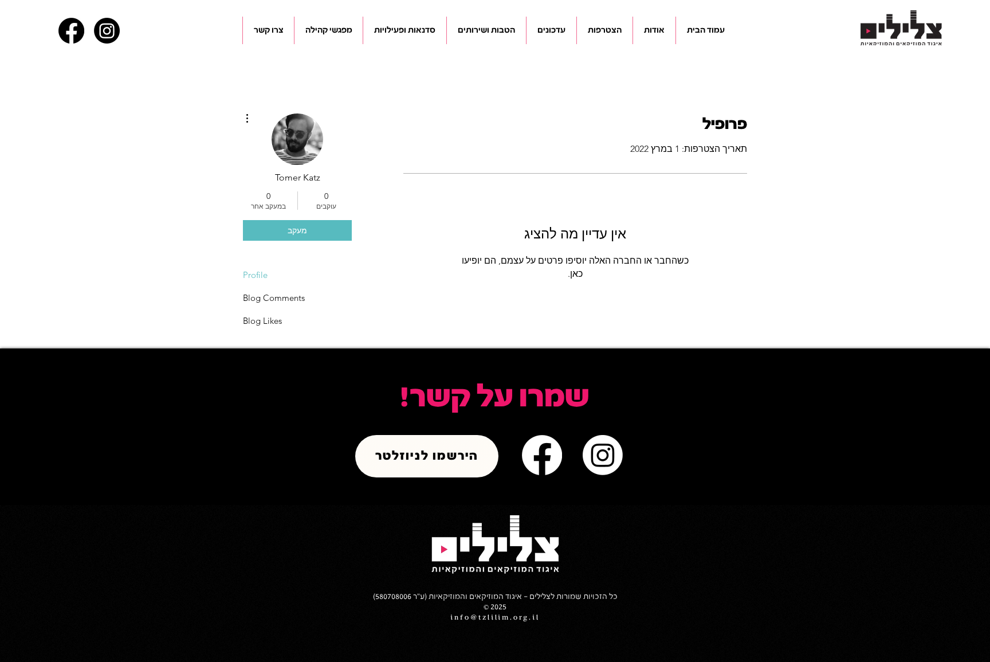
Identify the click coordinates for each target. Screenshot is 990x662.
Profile (255, 274)
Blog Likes (262, 320)
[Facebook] (71, 31)
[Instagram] (107, 31)
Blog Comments (274, 297)
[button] (654, 30)
